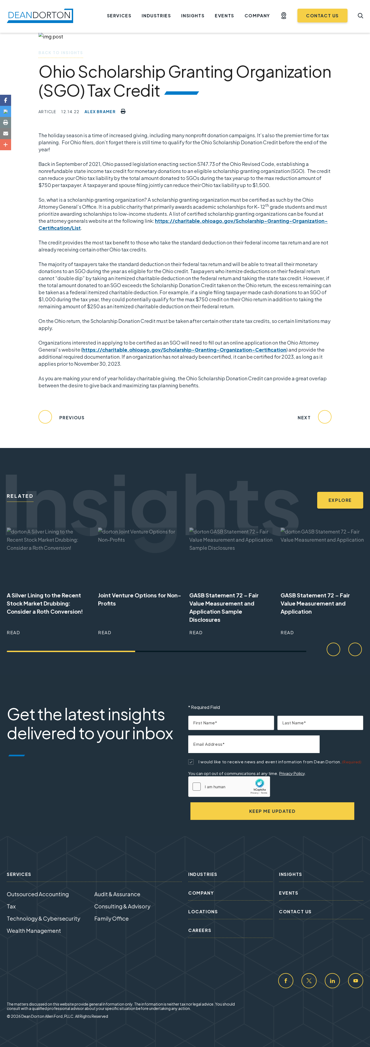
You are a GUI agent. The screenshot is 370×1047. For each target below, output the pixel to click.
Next (305, 417)
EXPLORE (340, 500)
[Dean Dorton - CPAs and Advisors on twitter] (309, 980)
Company (257, 15)
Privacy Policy (292, 773)
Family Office (111, 918)
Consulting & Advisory (122, 906)
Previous (71, 417)
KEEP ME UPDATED (272, 811)
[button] (283, 16)
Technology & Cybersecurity (43, 918)
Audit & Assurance (117, 894)
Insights (193, 15)
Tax (11, 906)
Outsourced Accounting (38, 894)
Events (224, 15)
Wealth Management (34, 930)
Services (119, 15)
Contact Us (322, 15)
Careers (199, 930)
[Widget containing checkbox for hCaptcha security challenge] (229, 786)
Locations (203, 911)
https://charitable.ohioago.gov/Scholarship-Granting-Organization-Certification (184, 349)
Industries (156, 15)
